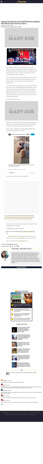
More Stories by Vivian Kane (21, 267)
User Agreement (37, 412)
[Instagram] (14, 246)
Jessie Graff (15, 244)
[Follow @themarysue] (10, 246)
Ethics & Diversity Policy (9, 414)
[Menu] (1, 1)
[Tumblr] (16, 246)
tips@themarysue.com (23, 240)
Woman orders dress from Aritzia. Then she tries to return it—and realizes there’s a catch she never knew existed (24, 344)
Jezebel (9, 228)
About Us (12, 412)
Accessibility (31, 412)
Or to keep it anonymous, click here (29, 372)
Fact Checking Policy (24, 414)
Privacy (20, 412)
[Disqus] (21, 392)
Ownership (31, 414)
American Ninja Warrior (9, 244)
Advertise (16, 412)
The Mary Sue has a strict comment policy (17, 236)
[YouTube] (18, 246)
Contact (35, 414)
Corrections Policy (17, 414)
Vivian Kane (4, 25)
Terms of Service (25, 412)
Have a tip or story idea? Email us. (16, 372)
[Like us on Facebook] (12, 246)
